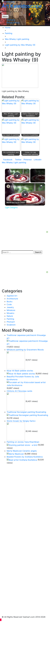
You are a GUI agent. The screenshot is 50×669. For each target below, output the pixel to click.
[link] (8, 186)
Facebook (7, 159)
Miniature (11, 310)
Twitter (17, 159)
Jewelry (10, 307)
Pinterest (28, 159)
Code (9, 304)
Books (9, 301)
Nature (10, 316)
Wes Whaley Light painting (14, 162)
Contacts (11, 20)
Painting (10, 319)
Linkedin (37, 159)
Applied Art (12, 296)
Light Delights (18, 186)
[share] (41, 185)
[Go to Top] (0, 620)
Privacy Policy (13, 22)
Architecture (12, 298)
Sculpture (11, 324)
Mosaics (10, 313)
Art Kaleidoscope (22, 6)
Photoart (11, 322)
